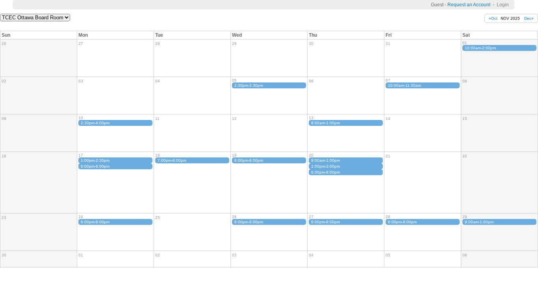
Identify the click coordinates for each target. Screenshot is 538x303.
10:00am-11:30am (404, 85)
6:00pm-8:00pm (95, 166)
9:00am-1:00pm (325, 123)
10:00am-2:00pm (480, 48)
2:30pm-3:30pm (248, 85)
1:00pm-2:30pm (95, 160)
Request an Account (468, 4)
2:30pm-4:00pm (95, 123)
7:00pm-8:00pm (172, 160)
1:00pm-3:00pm (325, 166)
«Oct (493, 18)
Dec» (529, 18)
